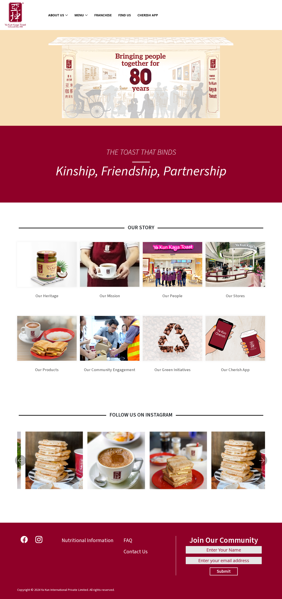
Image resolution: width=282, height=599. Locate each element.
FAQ (128, 540)
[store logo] (15, 15)
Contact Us (136, 552)
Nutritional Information (87, 540)
